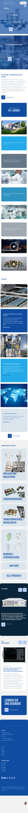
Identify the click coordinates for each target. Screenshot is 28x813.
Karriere (3, 753)
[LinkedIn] (2, 778)
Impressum (3, 790)
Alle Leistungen (16, 58)
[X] (7, 778)
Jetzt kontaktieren (14, 709)
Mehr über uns (10, 97)
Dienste (3, 746)
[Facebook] (9, 778)
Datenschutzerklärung (19, 788)
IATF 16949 (3, 763)
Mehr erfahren (6, 327)
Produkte (3, 751)
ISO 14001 (3, 769)
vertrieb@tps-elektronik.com (9, 3)
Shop (2, 748)
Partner (2, 755)
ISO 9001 (3, 764)
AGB (12, 788)
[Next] (25, 590)
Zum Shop (16, 29)
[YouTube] (5, 778)
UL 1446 (3, 766)
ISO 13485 (3, 767)
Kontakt (3, 750)
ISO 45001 (3, 771)
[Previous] (20, 590)
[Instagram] (12, 778)
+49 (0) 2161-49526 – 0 (8, 2)
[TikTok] (14, 778)
